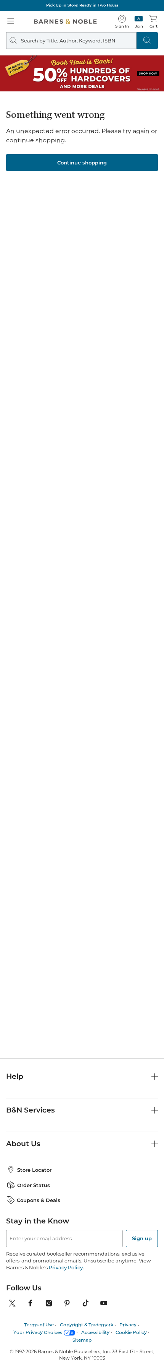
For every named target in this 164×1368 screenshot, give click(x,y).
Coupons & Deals (38, 1200)
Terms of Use (39, 1324)
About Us (23, 1143)
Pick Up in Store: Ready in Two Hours (82, 5)
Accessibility (95, 1332)
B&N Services (30, 1110)
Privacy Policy (66, 1267)
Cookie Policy (131, 1332)
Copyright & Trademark (86, 1324)
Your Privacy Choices (37, 1332)
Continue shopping (82, 162)
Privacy (128, 1324)
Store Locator (34, 1170)
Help (14, 1076)
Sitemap (82, 1340)
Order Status (33, 1185)
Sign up (142, 1238)
